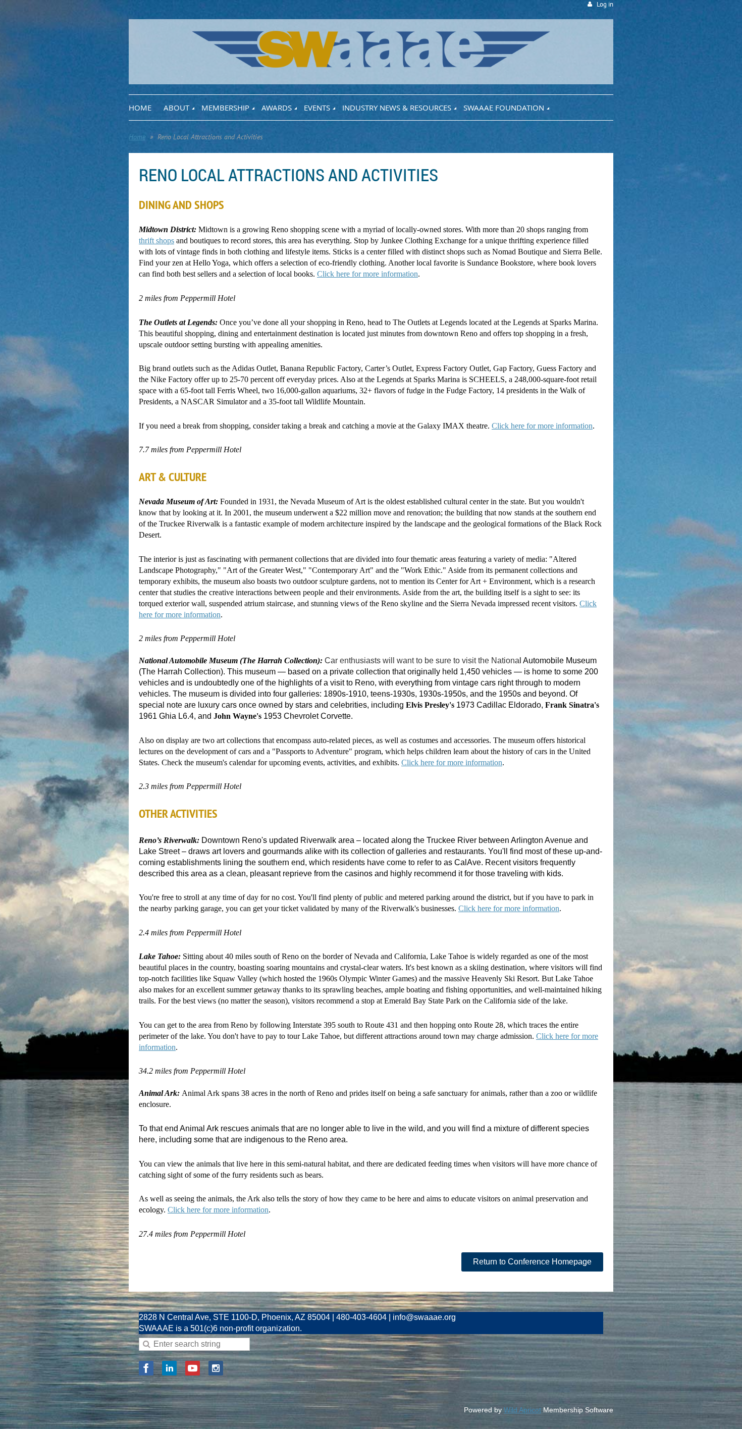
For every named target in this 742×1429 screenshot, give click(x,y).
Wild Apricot (522, 1410)
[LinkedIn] (169, 1368)
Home (137, 136)
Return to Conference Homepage (532, 1261)
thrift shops (156, 240)
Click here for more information (367, 274)
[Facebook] (146, 1368)
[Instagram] (215, 1368)
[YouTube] (192, 1368)
